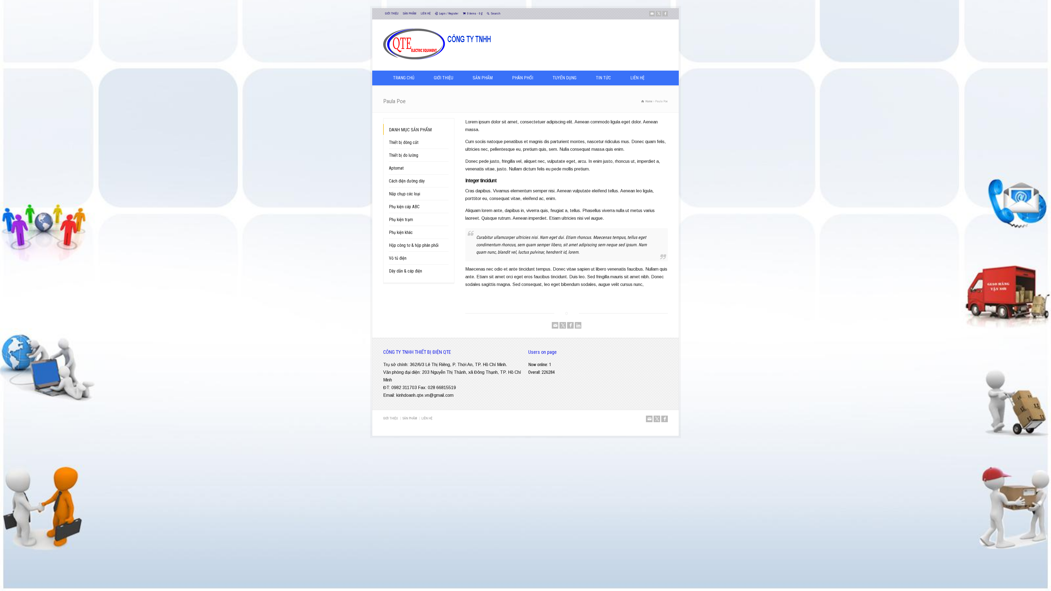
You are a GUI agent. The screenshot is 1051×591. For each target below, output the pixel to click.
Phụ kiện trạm (401, 219)
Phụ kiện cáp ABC (404, 206)
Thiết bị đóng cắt (403, 142)
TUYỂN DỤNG (564, 77)
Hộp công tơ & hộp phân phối (413, 245)
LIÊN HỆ (426, 13)
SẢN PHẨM (409, 13)
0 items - (475, 13)
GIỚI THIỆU (392, 13)
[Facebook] (665, 13)
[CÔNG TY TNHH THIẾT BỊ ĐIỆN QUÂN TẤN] (477, 59)
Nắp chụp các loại (404, 193)
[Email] (652, 13)
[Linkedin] (578, 325)
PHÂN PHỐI (522, 77)
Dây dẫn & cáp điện (405, 271)
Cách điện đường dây (407, 181)
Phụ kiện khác (401, 232)
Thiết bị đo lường (403, 155)
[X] (658, 13)
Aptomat (396, 168)
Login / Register (448, 13)
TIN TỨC (603, 77)
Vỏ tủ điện (397, 258)
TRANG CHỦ (403, 77)
